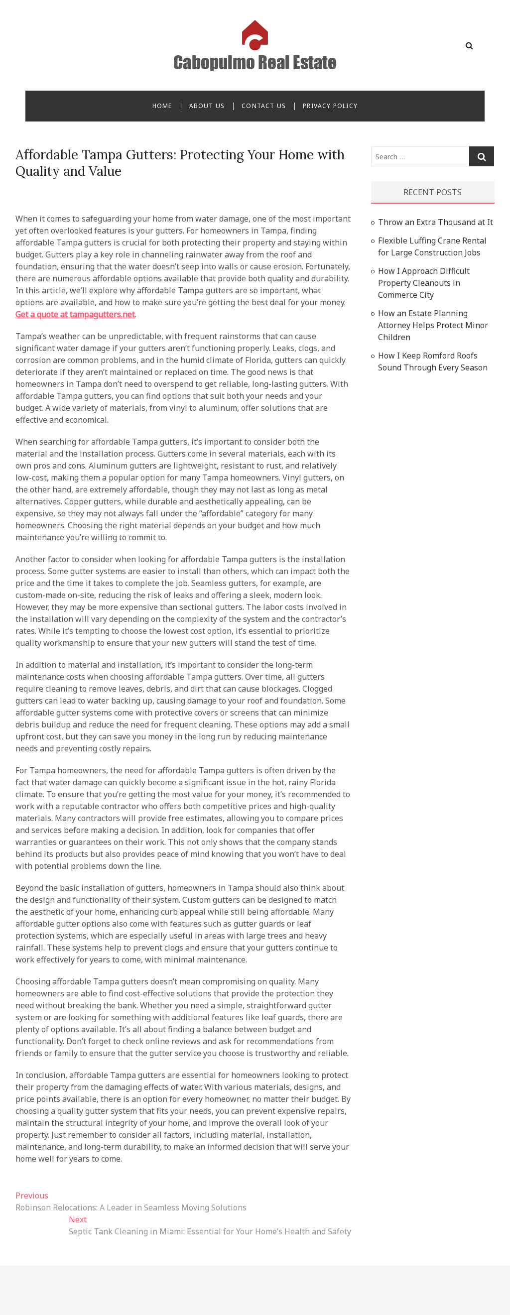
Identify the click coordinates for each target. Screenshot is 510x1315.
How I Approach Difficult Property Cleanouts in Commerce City (424, 282)
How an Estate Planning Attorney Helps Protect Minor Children (433, 325)
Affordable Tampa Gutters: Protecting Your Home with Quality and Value (180, 162)
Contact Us (264, 106)
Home (162, 106)
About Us (207, 106)
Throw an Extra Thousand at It (435, 222)
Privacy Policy (330, 106)
